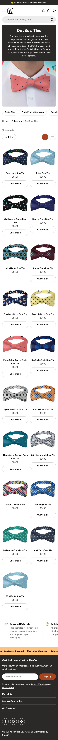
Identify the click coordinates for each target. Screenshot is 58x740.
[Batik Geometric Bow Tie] (43, 439)
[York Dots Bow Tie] (43, 534)
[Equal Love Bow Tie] (15, 488)
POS (27, 731)
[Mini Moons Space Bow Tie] (15, 203)
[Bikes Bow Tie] (43, 157)
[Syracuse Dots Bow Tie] (15, 393)
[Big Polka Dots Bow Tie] (43, 344)
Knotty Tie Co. (17, 731)
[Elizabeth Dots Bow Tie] (15, 298)
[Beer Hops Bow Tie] (15, 157)
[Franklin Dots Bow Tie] (43, 298)
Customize (15, 183)
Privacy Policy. (8, 687)
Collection (16, 121)
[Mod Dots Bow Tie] (15, 580)
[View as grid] (45, 137)
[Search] (52, 19)
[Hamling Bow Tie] (43, 488)
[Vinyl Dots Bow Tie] (15, 252)
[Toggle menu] (3, 10)
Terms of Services (39, 684)
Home (5, 121)
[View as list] (52, 137)
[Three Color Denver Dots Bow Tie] (15, 439)
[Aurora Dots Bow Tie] (43, 252)
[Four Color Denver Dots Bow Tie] (15, 344)
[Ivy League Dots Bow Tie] (15, 534)
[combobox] (29, 19)
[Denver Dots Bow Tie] (43, 203)
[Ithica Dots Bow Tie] (43, 393)
